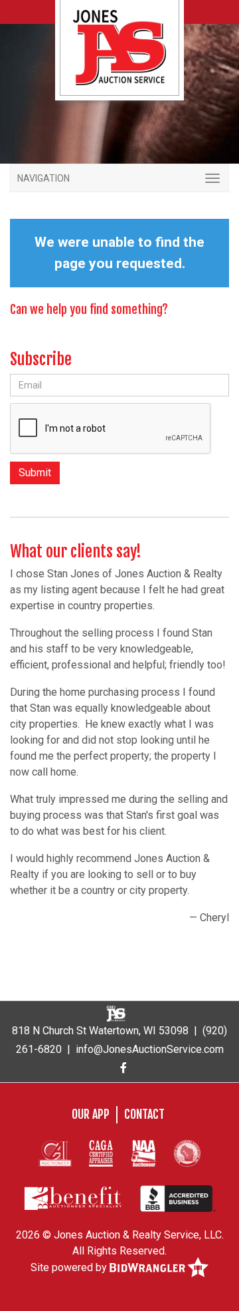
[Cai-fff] (55, 1152)
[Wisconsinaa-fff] (187, 1152)
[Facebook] (123, 1068)
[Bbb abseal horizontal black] (177, 1198)
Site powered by (70, 1267)
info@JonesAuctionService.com (150, 1049)
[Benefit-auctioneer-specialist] (73, 1198)
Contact (144, 1114)
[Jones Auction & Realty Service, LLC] (119, 47)
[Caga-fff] (101, 1152)
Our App (91, 1114)
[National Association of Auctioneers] (143, 1152)
